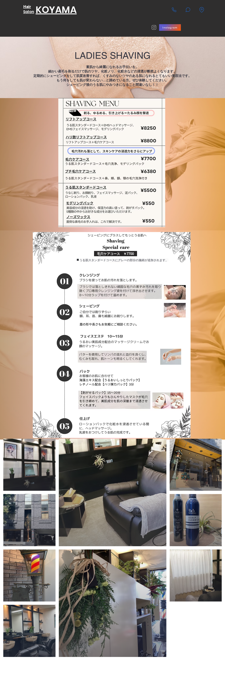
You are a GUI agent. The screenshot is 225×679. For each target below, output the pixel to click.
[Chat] (188, 9)
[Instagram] (154, 27)
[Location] (201, 9)
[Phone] (174, 9)
